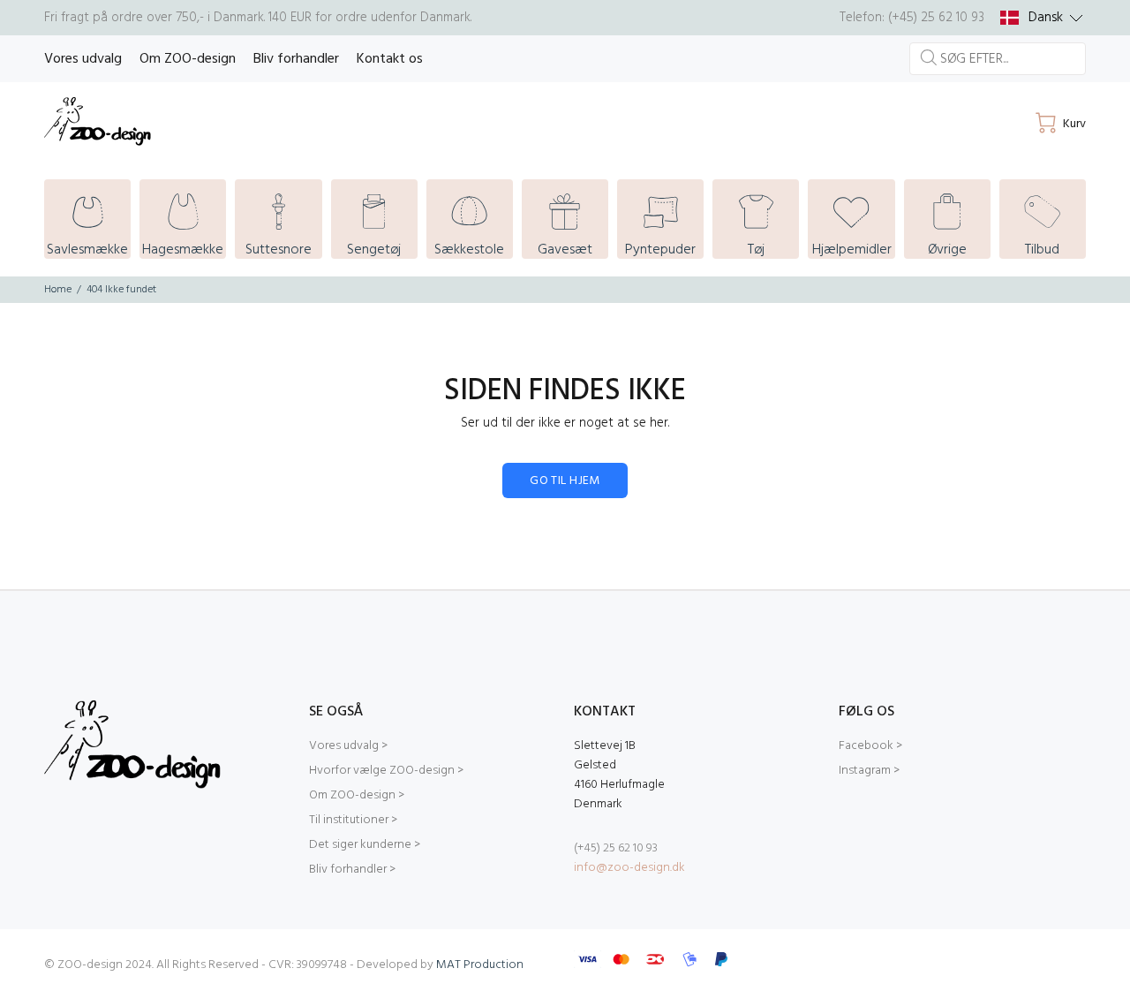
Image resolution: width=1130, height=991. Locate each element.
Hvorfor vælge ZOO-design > (386, 770)
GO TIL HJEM (565, 481)
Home (58, 290)
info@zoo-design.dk (629, 868)
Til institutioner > (353, 820)
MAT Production (480, 965)
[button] (1042, 17)
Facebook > (870, 746)
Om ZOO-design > (356, 795)
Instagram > (869, 770)
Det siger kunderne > (364, 845)
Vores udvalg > (348, 746)
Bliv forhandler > (352, 869)
